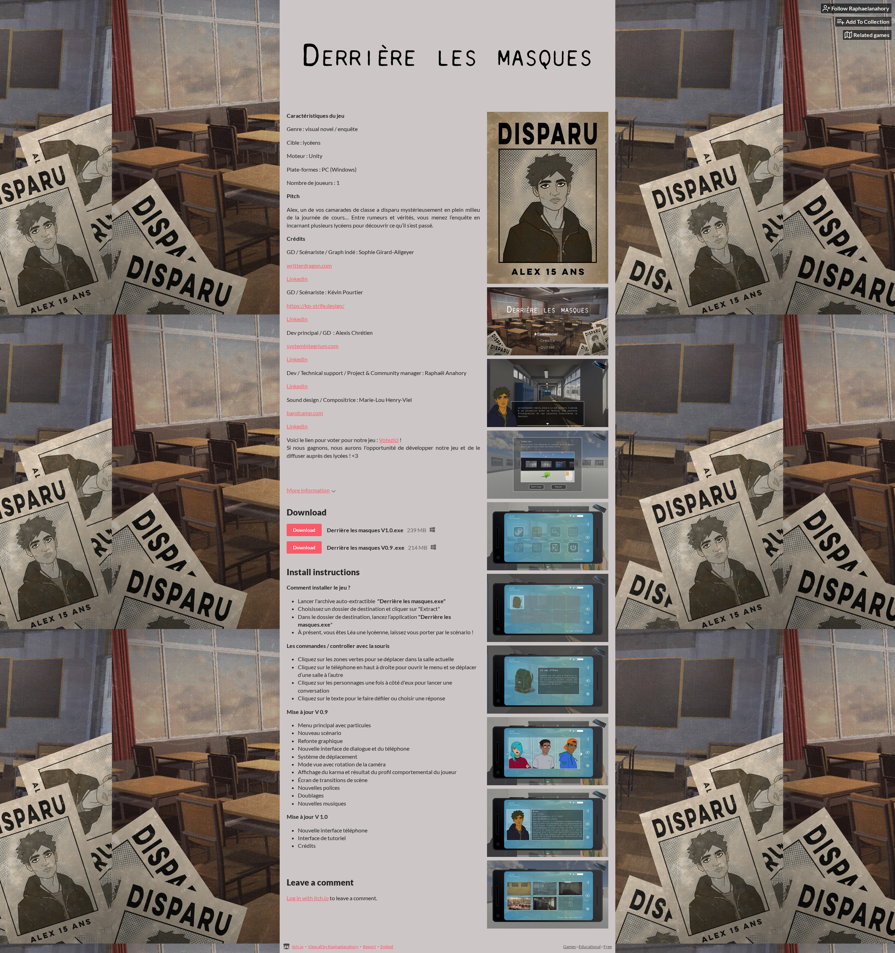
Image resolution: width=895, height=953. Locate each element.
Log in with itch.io (308, 898)
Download (304, 530)
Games (569, 946)
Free (607, 946)
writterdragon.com (309, 265)
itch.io (297, 946)
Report (369, 946)
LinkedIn (297, 278)
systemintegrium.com (312, 345)
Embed (386, 946)
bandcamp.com (305, 413)
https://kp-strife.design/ (315, 305)
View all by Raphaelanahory (333, 946)
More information (308, 490)
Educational (590, 946)
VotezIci (389, 439)
